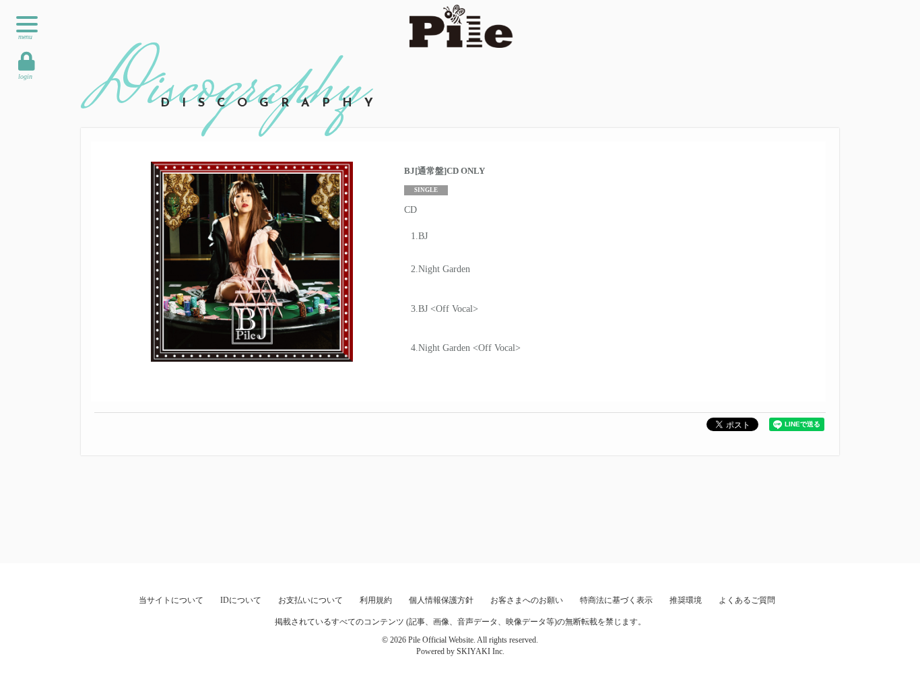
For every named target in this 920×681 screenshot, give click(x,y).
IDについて (240, 600)
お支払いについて (310, 600)
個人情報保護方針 (441, 600)
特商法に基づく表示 (616, 600)
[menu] (27, 24)
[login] (26, 61)
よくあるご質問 (747, 600)
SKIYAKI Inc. (480, 651)
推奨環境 (685, 600)
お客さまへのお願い (526, 600)
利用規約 (376, 600)
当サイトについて (171, 600)
